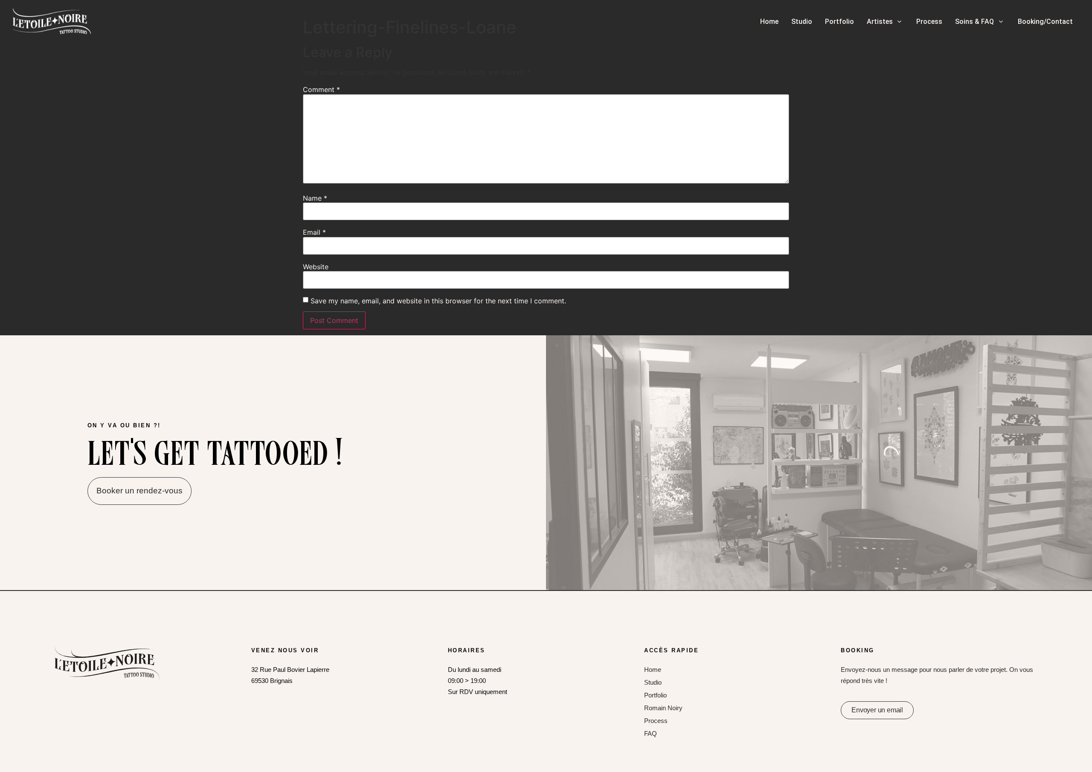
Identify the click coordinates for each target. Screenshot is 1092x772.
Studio (653, 682)
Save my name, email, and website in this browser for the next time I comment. (438, 300)
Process (656, 720)
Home (652, 669)
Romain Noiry (663, 708)
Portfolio (655, 695)
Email (314, 232)
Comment (321, 89)
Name (315, 198)
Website (315, 266)
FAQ (650, 733)
